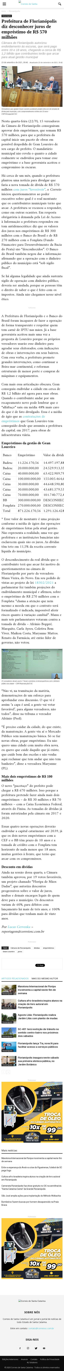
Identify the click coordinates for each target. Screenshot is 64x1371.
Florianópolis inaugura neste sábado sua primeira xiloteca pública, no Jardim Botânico (38, 1061)
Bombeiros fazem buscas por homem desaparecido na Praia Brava (30, 1203)
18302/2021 (44, 583)
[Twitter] (36, 1348)
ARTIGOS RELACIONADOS (15, 978)
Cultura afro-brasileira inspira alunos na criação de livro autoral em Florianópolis (40, 1004)
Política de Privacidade (49, 1359)
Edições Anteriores (10, 1359)
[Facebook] (20, 1348)
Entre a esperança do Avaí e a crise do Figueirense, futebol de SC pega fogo (31, 1169)
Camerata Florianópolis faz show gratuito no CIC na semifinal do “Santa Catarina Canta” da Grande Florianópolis (31, 1187)
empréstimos (48, 948)
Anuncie (24, 1359)
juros (20, 951)
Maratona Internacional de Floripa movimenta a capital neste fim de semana (37, 990)
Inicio (3, 11)
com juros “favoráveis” (29, 190)
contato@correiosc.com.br (41, 1328)
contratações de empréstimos (23, 419)
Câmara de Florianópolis (21, 948)
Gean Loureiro (9, 951)
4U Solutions (32, 1362)
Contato (34, 1359)
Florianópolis (6, 16)
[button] (60, 4)
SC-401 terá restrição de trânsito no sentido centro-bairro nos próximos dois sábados (38, 1032)
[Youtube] (44, 1348)
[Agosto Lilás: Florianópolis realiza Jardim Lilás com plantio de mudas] (8, 1018)
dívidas (37, 948)
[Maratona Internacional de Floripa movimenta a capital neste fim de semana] (8, 990)
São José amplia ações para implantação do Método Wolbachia (31, 1196)
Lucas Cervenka (19, 927)
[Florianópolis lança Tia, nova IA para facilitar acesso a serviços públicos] (8, 1047)
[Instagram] (28, 1348)
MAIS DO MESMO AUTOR (45, 978)
